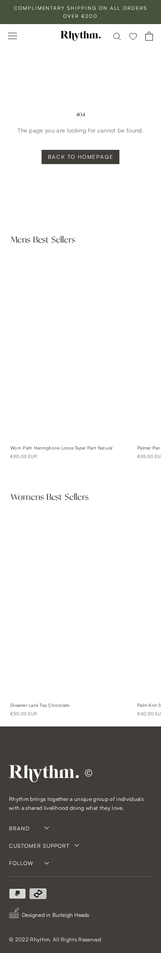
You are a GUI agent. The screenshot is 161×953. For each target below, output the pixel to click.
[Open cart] (149, 36)
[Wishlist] (133, 36)
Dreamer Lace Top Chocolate (40, 705)
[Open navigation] (12, 36)
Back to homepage (81, 156)
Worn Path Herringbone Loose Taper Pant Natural (61, 447)
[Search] (117, 36)
